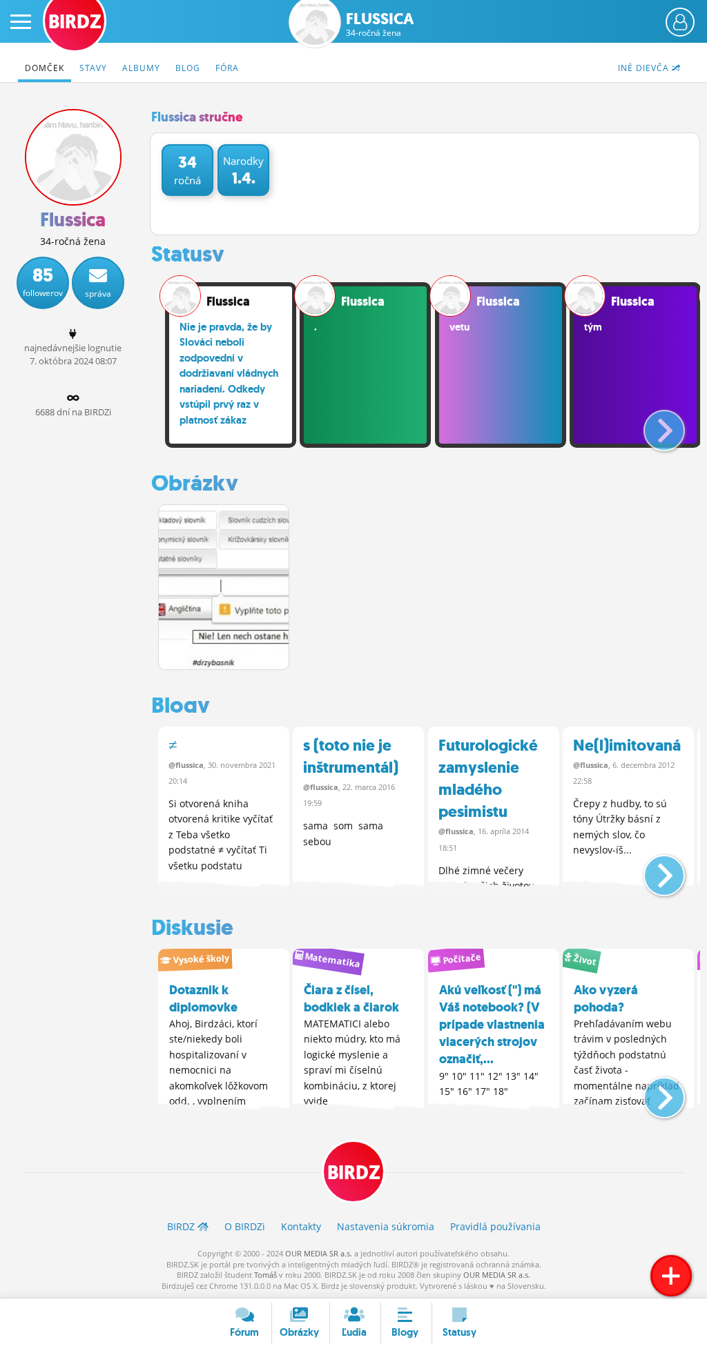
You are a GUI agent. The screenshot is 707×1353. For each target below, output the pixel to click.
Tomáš (265, 1275)
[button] (652, 425)
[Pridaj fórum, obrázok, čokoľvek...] (671, 1275)
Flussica (380, 24)
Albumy (141, 68)
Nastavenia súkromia (385, 1226)
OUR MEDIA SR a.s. (318, 1253)
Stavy (93, 68)
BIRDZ (353, 1172)
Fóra (227, 68)
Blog (187, 68)
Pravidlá (495, 1226)
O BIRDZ (244, 1226)
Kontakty (301, 1226)
